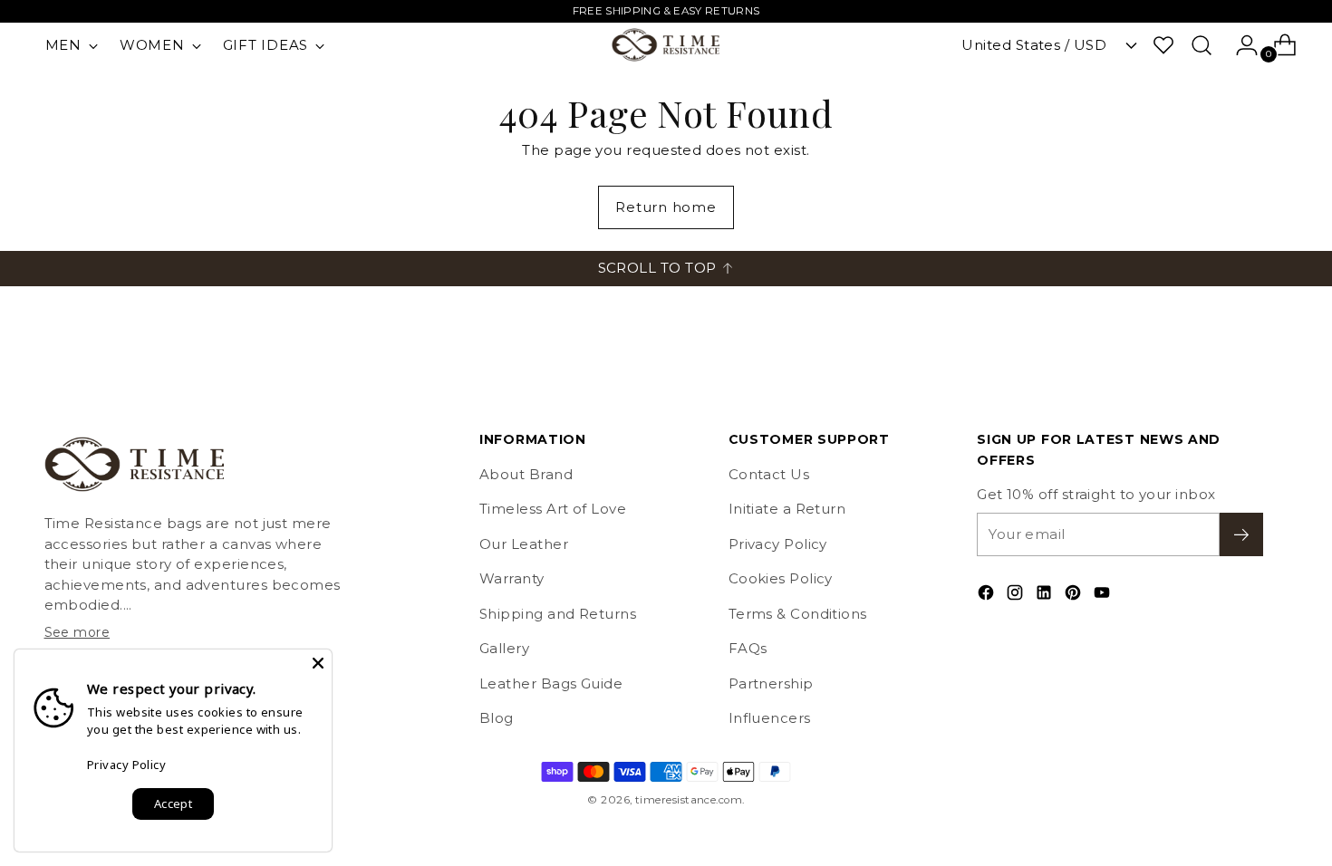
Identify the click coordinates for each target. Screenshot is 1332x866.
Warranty (512, 578)
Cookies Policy (781, 578)
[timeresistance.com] (666, 45)
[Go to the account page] (1239, 45)
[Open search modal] (1201, 45)
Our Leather (523, 544)
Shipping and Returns (557, 613)
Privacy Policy (778, 544)
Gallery (504, 648)
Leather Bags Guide (551, 683)
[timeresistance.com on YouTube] (1104, 595)
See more (77, 632)
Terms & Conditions (798, 613)
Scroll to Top (657, 267)
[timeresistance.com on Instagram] (1017, 595)
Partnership (771, 683)
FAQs (748, 648)
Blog (496, 717)
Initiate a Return (787, 508)
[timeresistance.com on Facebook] (988, 595)
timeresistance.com (688, 800)
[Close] (318, 663)
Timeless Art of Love (552, 508)
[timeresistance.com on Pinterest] (1075, 595)
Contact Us (769, 474)
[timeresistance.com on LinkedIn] (1046, 595)
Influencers (770, 717)
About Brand (526, 474)
